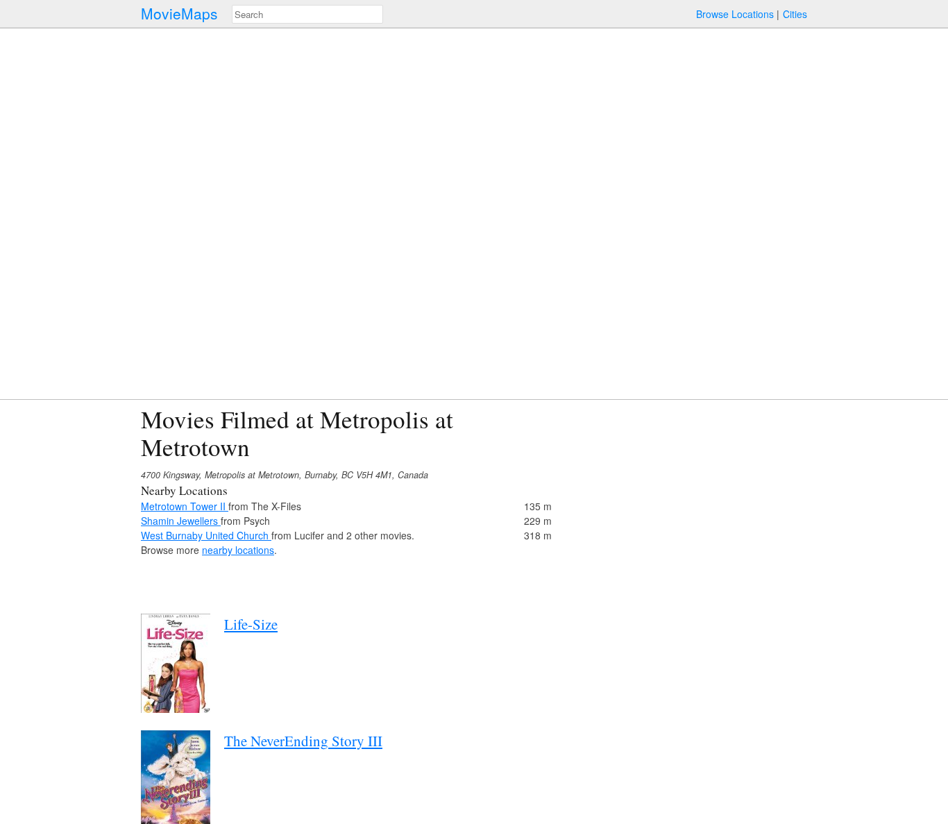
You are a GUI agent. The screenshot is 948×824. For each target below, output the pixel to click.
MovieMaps (179, 13)
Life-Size (251, 624)
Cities (795, 14)
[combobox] (307, 14)
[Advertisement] (686, 502)
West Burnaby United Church (206, 535)
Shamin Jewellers (181, 521)
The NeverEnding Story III (303, 740)
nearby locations (238, 550)
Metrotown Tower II (184, 506)
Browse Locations (735, 14)
